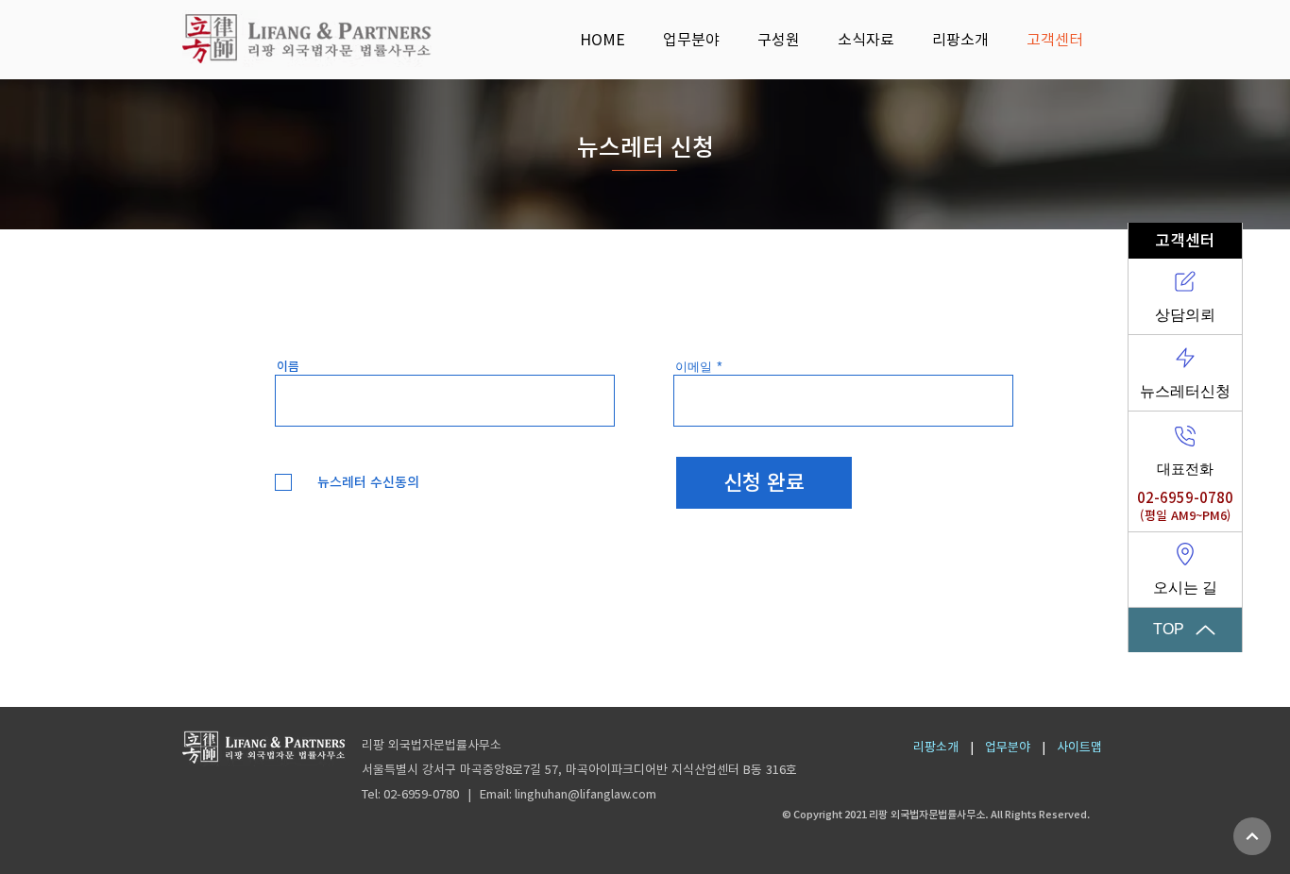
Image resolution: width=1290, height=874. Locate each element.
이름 (288, 367)
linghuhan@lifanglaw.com (585, 794)
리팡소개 (936, 747)
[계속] (1252, 836)
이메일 (693, 367)
